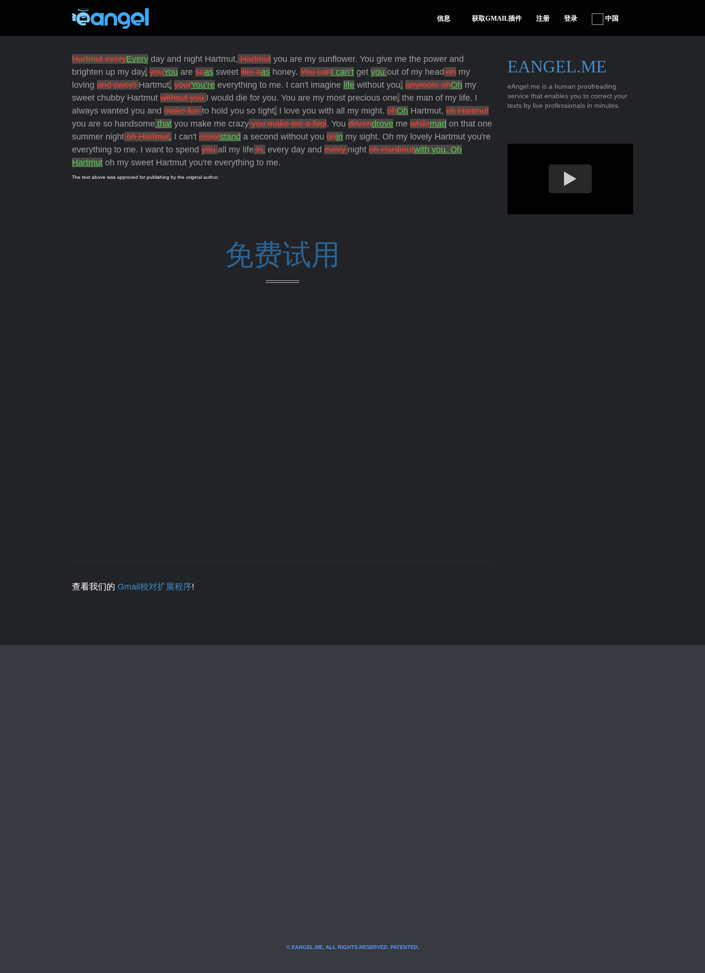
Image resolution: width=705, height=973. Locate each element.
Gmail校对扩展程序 (155, 586)
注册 (543, 18)
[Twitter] (171, 18)
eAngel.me (557, 66)
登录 (570, 18)
